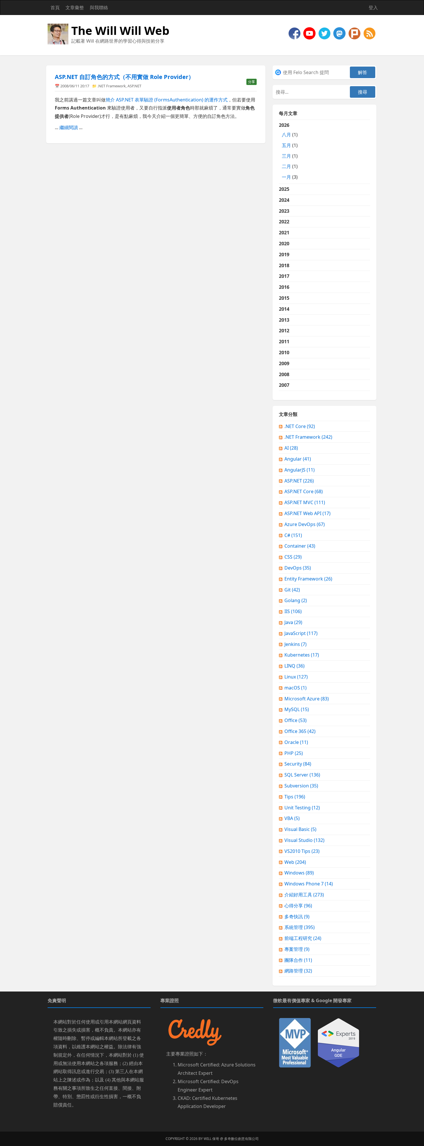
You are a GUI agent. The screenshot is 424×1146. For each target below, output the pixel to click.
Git (292, 590)
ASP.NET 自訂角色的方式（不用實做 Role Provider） (124, 77)
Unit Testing (302, 807)
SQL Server (302, 775)
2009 (284, 363)
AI (291, 448)
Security (297, 764)
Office (295, 720)
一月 (286, 177)
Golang (295, 600)
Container (299, 546)
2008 (284, 374)
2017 (284, 276)
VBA (292, 818)
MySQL (296, 709)
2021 (284, 232)
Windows (299, 873)
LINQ (294, 666)
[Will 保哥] (310, 33)
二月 (286, 166)
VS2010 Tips (302, 851)
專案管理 (296, 949)
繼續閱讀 (68, 127)
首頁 (55, 7)
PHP (293, 753)
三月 (286, 156)
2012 (284, 330)
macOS (295, 688)
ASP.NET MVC (304, 502)
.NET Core (299, 426)
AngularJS (299, 470)
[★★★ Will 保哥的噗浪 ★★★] (355, 33)
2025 (284, 189)
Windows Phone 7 (308, 884)
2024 (284, 200)
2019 (284, 254)
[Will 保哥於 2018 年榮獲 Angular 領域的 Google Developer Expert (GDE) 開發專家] (338, 1042)
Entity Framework (308, 579)
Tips (294, 796)
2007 (284, 385)
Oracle (296, 742)
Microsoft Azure (306, 698)
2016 (284, 287)
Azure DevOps (304, 524)
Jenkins (295, 644)
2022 (284, 221)
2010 (284, 352)
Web (295, 862)
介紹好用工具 (304, 894)
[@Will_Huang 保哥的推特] (325, 33)
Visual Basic (300, 829)
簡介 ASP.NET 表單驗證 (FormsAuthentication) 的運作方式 (167, 100)
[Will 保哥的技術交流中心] (295, 33)
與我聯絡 (99, 7)
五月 (286, 145)
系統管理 (299, 927)
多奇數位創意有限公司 (241, 1138)
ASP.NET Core (303, 491)
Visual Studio (304, 840)
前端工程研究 (302, 938)
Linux (296, 677)
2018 (284, 265)
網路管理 (298, 971)
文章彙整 (74, 7)
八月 (286, 134)
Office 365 (300, 731)
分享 (251, 81)
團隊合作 (298, 960)
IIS (293, 611)
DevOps (297, 568)
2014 (284, 309)
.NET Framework (111, 85)
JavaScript (301, 633)
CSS (293, 557)
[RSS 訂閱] (369, 33)
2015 (284, 298)
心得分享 (298, 905)
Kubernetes (301, 655)
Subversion (301, 786)
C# (293, 535)
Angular (297, 459)
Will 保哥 (211, 1138)
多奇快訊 (296, 916)
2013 (284, 320)
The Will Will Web (120, 30)
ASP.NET (134, 85)
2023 (284, 211)
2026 (288, 151)
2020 (284, 243)
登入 (373, 7)
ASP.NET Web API (307, 513)
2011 (284, 341)
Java (293, 622)
